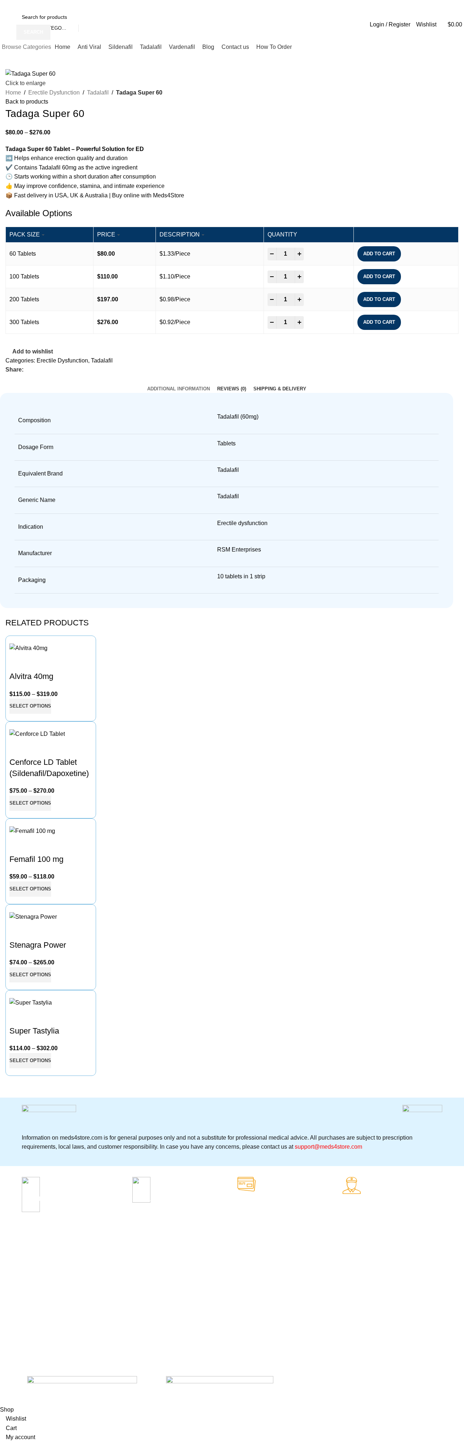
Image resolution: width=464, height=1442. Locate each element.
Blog (232, 1301)
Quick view (18, 662)
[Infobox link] (74, 1198)
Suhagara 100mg (42, 1326)
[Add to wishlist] (38, 662)
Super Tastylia (34, 1030)
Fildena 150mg (39, 1289)
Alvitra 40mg (31, 676)
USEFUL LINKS (245, 1251)
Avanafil (99, 1320)
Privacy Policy (242, 1264)
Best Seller (39, 1251)
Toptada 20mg (174, 1326)
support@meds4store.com (328, 1147)
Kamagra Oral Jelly (44, 1313)
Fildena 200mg (39, 1301)
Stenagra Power (37, 945)
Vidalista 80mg (175, 1301)
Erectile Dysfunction (54, 92)
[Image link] (82, 1380)
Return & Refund (246, 1276)
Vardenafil (101, 1283)
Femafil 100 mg (36, 859)
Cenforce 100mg (41, 1264)
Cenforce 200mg (41, 1276)
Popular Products (185, 1251)
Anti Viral (100, 1270)
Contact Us (239, 1326)
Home (13, 92)
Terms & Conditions (249, 1313)
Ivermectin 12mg (177, 1276)
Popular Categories (106, 1255)
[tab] (178, 389)
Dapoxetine (103, 1332)
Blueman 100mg (177, 1289)
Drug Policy (240, 1289)
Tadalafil (98, 92)
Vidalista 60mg (175, 1313)
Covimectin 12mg (178, 1264)
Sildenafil (100, 1308)
